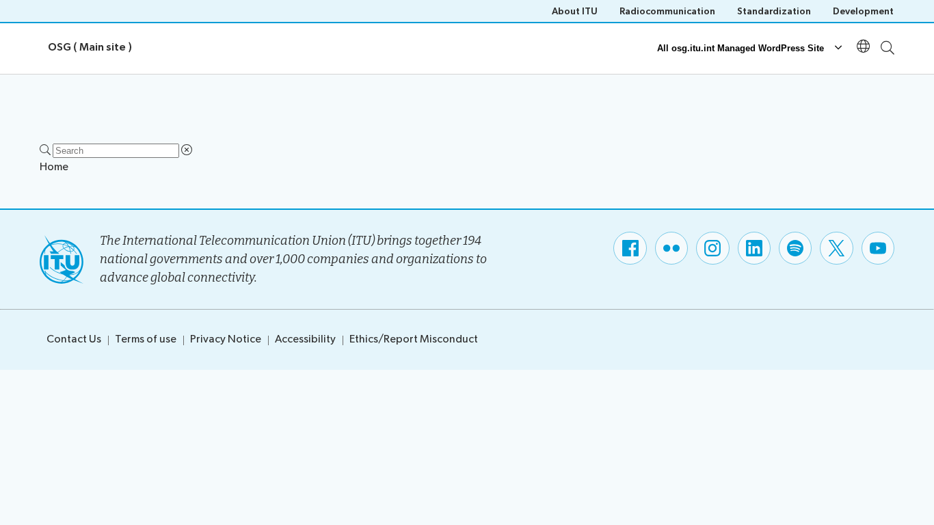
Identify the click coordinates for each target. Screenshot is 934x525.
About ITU (575, 11)
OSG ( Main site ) (90, 47)
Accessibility (305, 339)
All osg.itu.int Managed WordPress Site (740, 48)
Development (863, 11)
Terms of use (145, 339)
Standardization (774, 11)
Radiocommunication (667, 11)
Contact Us (73, 339)
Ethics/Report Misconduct (413, 339)
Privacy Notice (225, 339)
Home (54, 167)
